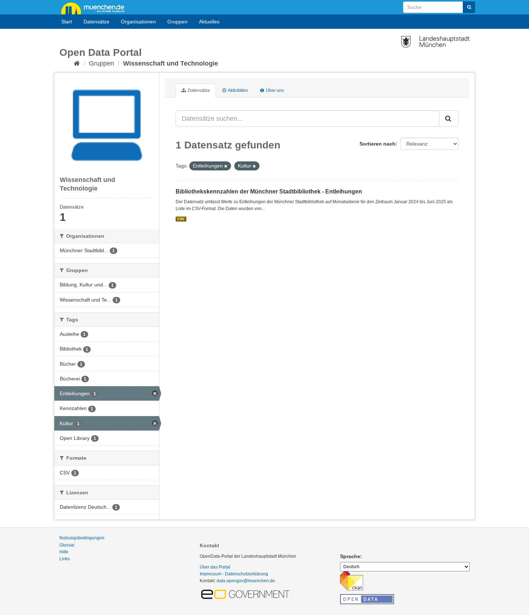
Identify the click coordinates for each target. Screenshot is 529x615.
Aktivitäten (237, 90)
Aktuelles (209, 21)
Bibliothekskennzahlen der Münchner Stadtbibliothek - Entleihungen (269, 191)
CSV (180, 219)
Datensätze (96, 21)
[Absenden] (469, 7)
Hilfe (63, 551)
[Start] (77, 63)
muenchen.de (95, 8)
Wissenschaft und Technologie (170, 63)
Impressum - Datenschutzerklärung (234, 573)
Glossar (66, 545)
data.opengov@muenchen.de (246, 580)
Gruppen (177, 21)
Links (64, 558)
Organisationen (138, 21)
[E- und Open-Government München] (246, 593)
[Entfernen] (225, 166)
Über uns (274, 90)
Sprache (350, 556)
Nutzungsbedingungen (81, 537)
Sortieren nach (377, 144)
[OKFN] (367, 597)
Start (66, 21)
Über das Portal (215, 567)
